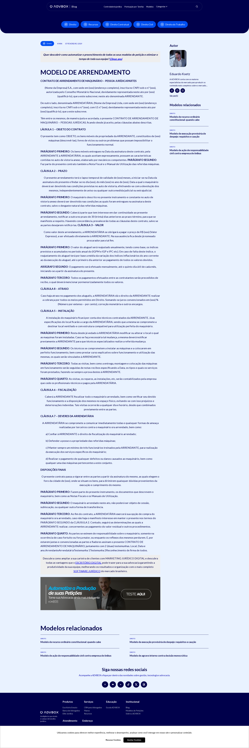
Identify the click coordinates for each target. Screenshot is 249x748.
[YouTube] (113, 684)
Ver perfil (174, 95)
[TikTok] (128, 684)
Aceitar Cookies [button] (134, 740)
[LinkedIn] (183, 90)
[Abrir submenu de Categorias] (166, 6)
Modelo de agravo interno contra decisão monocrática (158, 655)
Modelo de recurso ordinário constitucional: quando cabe (185, 118)
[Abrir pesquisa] (197, 6)
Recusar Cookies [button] (113, 740)
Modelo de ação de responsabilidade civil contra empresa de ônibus (189, 152)
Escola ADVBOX (113, 707)
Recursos (93, 24)
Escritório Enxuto (70, 707)
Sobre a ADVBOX (133, 714)
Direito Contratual (119, 24)
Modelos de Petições (134, 711)
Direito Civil (147, 24)
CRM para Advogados (93, 707)
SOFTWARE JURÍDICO (87, 571)
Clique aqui (116, 58)
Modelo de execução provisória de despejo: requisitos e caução (188, 135)
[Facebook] (172, 90)
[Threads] (144, 684)
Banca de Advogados (71, 711)
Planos (87, 711)
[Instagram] (177, 90)
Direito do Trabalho (175, 24)
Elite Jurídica (68, 714)
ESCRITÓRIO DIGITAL (88, 562)
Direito (72, 24)
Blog (128, 707)
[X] (136, 684)
